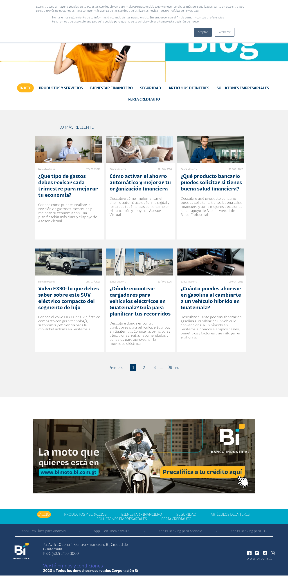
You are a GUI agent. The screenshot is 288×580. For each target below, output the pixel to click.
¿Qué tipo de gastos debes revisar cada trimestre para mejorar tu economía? (68, 185)
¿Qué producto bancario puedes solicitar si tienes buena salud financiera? (211, 182)
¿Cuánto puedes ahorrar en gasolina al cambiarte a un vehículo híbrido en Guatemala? (211, 297)
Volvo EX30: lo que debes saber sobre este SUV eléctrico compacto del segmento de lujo (68, 297)
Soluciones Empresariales (243, 88)
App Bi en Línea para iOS (112, 531)
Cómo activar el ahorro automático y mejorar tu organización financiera (140, 182)
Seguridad (150, 88)
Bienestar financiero (111, 88)
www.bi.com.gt (259, 558)
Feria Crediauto (144, 99)
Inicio (25, 88)
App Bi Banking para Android (180, 531)
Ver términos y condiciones (73, 565)
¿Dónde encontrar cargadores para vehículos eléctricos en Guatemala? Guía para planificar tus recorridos (140, 301)
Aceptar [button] (203, 32)
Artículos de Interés (189, 88)
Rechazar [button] (224, 32)
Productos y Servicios (61, 88)
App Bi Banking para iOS (248, 531)
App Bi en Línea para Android (44, 531)
